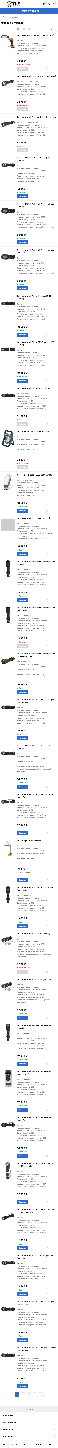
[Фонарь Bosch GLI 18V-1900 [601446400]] (8, 438)
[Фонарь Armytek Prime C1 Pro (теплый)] (8, 986)
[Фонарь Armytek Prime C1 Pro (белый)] (8, 940)
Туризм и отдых (13, 17)
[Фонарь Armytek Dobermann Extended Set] (8, 525)
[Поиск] (49, 4)
